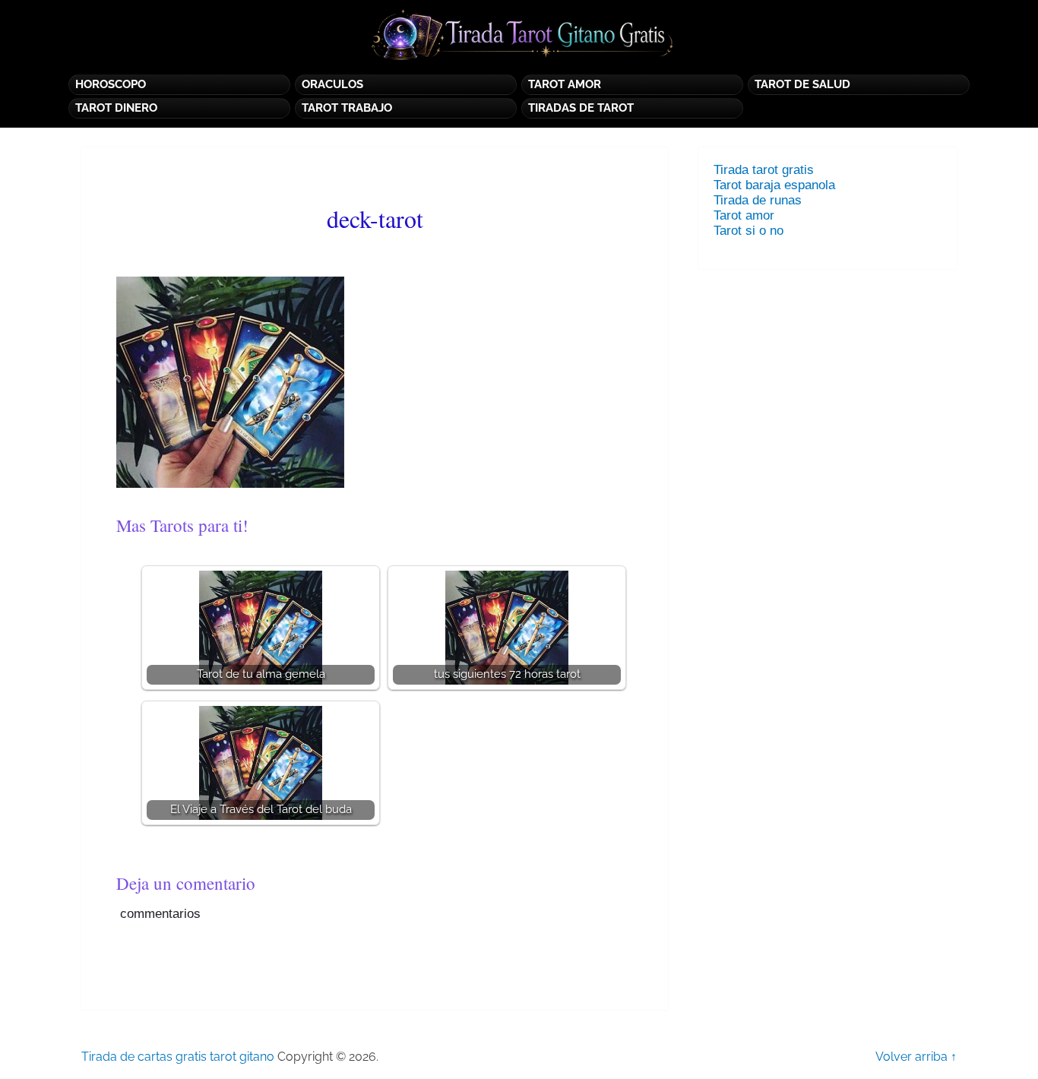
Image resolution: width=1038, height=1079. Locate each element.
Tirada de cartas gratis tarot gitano (177, 1056)
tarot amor (564, 84)
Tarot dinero (116, 108)
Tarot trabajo (347, 108)
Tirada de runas (758, 200)
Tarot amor (744, 215)
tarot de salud (802, 84)
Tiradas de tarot (581, 108)
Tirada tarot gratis (764, 170)
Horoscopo (110, 84)
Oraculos (332, 84)
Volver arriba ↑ (916, 1056)
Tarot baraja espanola (774, 185)
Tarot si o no (752, 230)
